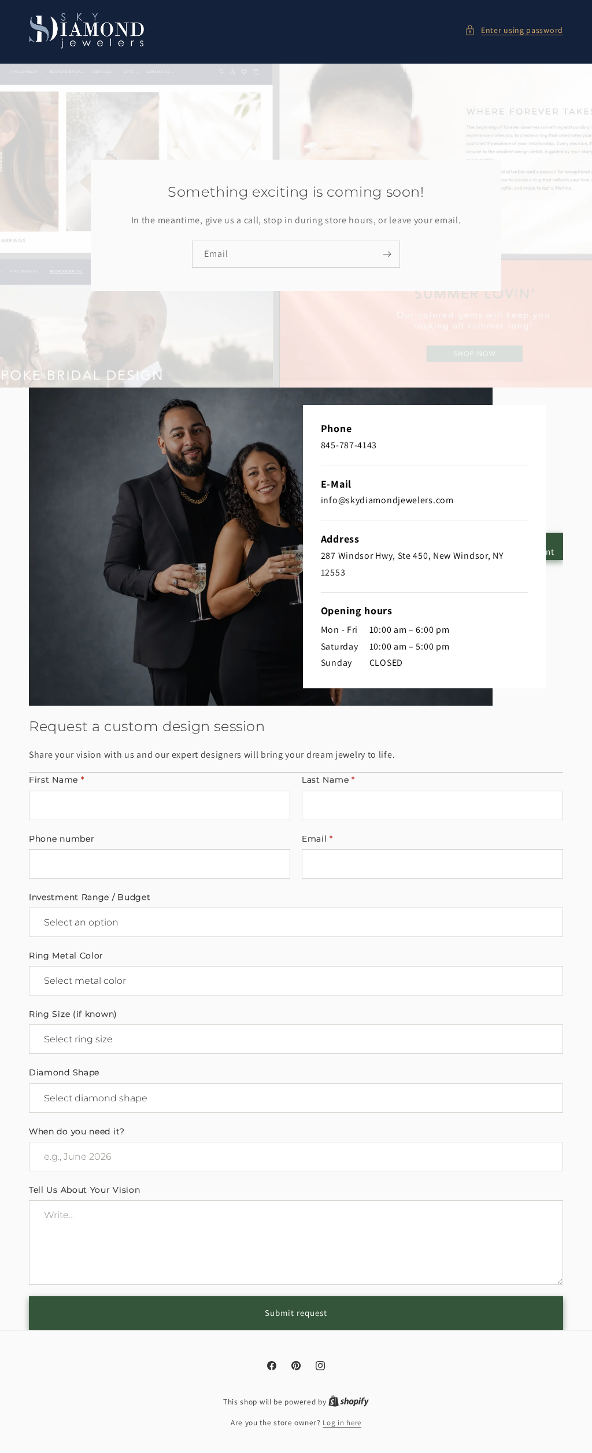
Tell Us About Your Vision (84, 1190)
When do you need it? (77, 1131)
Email (317, 839)
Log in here (342, 1423)
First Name (56, 780)
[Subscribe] (386, 254)
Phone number (61, 839)
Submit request (296, 1312)
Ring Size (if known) (73, 1014)
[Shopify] (348, 1402)
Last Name (328, 780)
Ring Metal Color (66, 955)
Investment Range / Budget (90, 897)
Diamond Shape (64, 1072)
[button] (514, 30)
